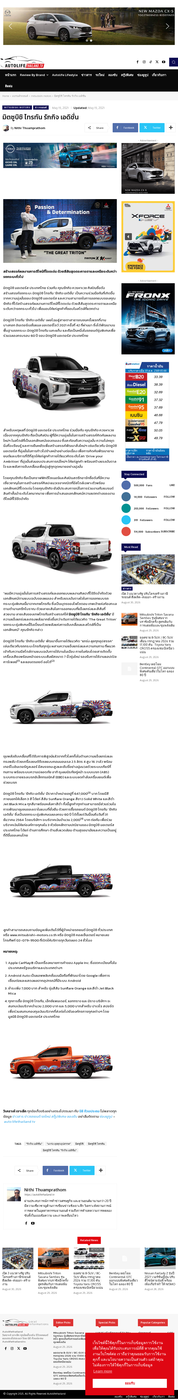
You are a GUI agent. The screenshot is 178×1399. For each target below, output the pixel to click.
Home (5, 96)
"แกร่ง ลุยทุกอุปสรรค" (59, 1143)
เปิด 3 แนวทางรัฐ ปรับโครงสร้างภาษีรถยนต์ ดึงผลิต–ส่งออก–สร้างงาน (144, 595)
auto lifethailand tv (19, 1121)
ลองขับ (72, 1116)
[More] (171, 127)
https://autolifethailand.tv (39, 1194)
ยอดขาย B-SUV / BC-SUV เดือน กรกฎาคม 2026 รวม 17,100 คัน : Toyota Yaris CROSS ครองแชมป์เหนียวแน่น (157, 645)
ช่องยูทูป (106, 1116)
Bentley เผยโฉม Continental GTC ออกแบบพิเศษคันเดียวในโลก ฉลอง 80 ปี (157, 669)
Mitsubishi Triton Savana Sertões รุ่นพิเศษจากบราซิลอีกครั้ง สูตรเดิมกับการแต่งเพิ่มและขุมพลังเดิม (157, 620)
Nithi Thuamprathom (29, 128)
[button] (89, 26)
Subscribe (168, 531)
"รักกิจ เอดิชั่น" (34, 1143)
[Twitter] (157, 62)
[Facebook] (137, 62)
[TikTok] (150, 62)
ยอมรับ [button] (130, 1383)
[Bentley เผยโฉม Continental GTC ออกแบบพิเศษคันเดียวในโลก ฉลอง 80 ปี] (129, 668)
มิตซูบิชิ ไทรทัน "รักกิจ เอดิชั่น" (59, 1150)
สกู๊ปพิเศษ (58, 1116)
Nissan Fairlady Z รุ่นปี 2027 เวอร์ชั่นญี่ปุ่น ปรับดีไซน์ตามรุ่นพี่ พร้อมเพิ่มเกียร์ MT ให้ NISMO (160, 1278)
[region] (89, 26)
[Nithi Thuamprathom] (6, 127)
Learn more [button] (102, 1371)
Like (172, 485)
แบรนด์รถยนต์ (20, 96)
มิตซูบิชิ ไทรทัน (96, 1143)
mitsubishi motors (41, 96)
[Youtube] (163, 62)
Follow (169, 496)
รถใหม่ (46, 1116)
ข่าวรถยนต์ (41, 107)
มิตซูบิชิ (79, 1143)
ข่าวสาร (18, 1116)
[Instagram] (144, 62)
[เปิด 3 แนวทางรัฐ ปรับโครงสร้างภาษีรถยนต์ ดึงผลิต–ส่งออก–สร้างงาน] (148, 569)
